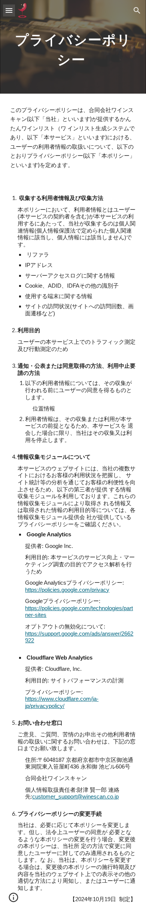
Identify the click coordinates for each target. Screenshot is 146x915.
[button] (9, 10)
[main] (73, 47)
